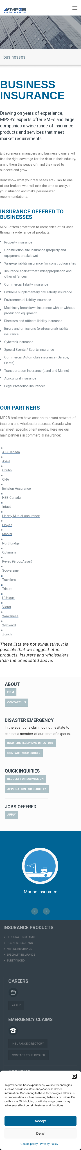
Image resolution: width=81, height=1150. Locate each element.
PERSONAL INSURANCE (21, 937)
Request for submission (25, 778)
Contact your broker (23, 753)
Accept (41, 1121)
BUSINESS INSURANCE (20, 943)
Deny (40, 1133)
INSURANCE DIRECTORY (28, 1043)
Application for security (26, 789)
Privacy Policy (49, 1143)
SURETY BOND (15, 960)
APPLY (16, 1005)
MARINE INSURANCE (19, 948)
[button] (74, 1076)
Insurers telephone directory (30, 742)
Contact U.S (16, 702)
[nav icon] (74, 7)
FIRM (10, 692)
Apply (11, 814)
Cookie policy (29, 1143)
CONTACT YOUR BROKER (28, 1055)
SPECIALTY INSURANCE (20, 954)
